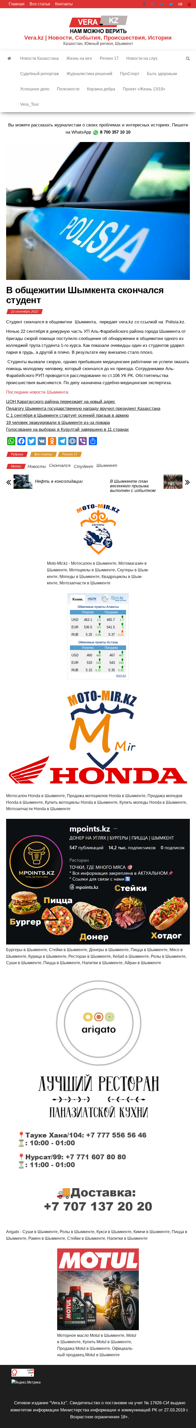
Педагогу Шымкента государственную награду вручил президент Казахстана (83, 408)
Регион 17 (109, 58)
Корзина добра (101, 89)
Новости (37, 466)
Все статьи (40, 4)
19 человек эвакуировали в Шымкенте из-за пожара (58, 422)
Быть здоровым (162, 74)
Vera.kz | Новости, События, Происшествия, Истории (98, 37)
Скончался (59, 465)
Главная (16, 4)
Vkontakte (162, 4)
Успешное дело (34, 89)
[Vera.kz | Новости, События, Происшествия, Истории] (9, 58)
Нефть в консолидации (58, 481)
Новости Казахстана (39, 58)
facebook (144, 4)
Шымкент (106, 465)
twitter (171, 4)
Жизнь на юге (79, 58)
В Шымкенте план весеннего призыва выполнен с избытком (133, 486)
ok (180, 4)
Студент (83, 466)
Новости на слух (141, 58)
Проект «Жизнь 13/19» (144, 89)
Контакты (64, 4)
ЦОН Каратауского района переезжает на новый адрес (60, 401)
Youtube (189, 4)
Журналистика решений (89, 74)
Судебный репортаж (39, 74)
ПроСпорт (129, 74)
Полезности (68, 89)
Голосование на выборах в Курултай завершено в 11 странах (67, 429)
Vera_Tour (29, 104)
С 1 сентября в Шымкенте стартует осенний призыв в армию (67, 415)
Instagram (153, 4)
